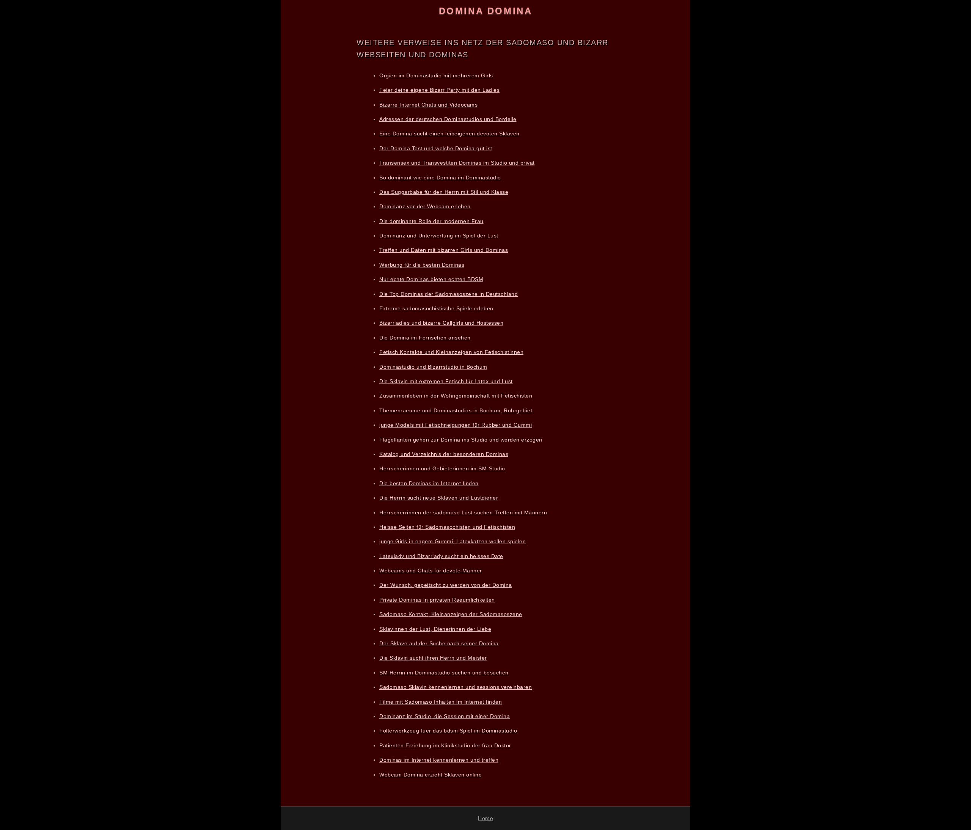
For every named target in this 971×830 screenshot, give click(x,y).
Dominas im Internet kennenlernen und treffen (438, 760)
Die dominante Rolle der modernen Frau (431, 221)
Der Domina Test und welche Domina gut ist (435, 148)
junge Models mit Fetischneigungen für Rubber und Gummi (455, 425)
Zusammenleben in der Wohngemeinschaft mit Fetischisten (455, 396)
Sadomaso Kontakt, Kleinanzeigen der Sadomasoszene (450, 614)
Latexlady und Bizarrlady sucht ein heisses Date (441, 556)
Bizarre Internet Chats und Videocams (428, 105)
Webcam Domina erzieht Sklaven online (430, 775)
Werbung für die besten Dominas (421, 265)
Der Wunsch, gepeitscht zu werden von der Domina (445, 585)
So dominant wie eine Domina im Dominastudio (440, 177)
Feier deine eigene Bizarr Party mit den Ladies (439, 90)
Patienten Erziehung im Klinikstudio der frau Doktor (445, 745)
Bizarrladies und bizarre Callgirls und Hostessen (441, 323)
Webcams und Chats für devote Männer (430, 570)
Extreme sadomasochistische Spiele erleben (436, 308)
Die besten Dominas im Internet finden (429, 483)
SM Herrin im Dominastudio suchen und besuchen (444, 673)
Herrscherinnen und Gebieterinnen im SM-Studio (442, 468)
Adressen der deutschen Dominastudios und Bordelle (448, 119)
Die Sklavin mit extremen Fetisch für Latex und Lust (446, 381)
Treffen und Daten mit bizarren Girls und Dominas (443, 250)
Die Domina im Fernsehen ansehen (425, 338)
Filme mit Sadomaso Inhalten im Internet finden (440, 702)
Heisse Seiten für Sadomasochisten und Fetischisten (447, 527)
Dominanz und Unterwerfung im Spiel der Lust (438, 236)
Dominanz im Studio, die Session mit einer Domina (444, 716)
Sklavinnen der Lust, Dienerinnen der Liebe (435, 629)
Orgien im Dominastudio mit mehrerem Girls (436, 75)
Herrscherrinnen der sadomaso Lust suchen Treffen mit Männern (463, 512)
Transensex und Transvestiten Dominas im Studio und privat (457, 163)
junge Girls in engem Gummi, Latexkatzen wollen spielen (452, 541)
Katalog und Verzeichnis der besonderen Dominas (443, 454)
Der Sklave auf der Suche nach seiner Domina (439, 643)
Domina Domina (486, 11)
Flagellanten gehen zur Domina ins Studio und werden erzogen (460, 440)
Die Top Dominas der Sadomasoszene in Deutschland (448, 294)
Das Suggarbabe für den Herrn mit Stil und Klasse (443, 192)
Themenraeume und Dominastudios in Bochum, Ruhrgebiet (455, 410)
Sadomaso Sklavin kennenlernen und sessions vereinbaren (455, 687)
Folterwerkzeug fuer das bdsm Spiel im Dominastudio (448, 731)
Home (485, 818)
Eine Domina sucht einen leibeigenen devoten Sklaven (449, 133)
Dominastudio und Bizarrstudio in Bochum (433, 367)
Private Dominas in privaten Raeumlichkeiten (437, 600)
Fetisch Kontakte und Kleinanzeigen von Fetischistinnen (451, 352)
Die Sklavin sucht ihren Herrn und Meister (433, 658)
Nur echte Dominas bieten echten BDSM (431, 279)
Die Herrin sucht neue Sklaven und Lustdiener (438, 498)
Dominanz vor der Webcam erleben (425, 206)
